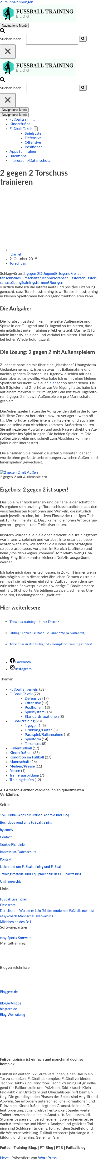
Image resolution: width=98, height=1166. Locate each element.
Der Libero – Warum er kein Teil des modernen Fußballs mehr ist (47, 911)
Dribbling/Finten (39, 730)
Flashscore (7, 905)
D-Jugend (47, 274)
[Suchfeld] (2, 32)
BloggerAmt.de (10, 1003)
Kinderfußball (21, 124)
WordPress (47, 1158)
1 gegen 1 (33, 726)
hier (52, 383)
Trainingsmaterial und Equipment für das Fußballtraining (40, 874)
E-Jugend (62, 274)
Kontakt (5, 859)
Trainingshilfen (22, 780)
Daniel (15, 254)
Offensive (33, 142)
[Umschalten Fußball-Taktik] (36, 128)
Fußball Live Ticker (13, 899)
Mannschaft (19, 762)
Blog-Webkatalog (12, 1015)
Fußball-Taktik (21, 694)
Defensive (33, 138)
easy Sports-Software (15, 938)
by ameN (6, 830)
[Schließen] (8, 51)
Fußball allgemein (24, 689)
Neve (4, 1158)
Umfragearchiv (10, 881)
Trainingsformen (34, 283)
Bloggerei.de (9, 992)
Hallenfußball (21, 748)
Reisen (15, 771)
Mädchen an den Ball (15, 922)
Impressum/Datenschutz (30, 160)
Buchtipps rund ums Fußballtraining (26, 822)
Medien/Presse (22, 766)
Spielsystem (34, 133)
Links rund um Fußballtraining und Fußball (30, 867)
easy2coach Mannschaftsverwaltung (26, 916)
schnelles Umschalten (23, 278)
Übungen (55, 283)
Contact (6, 837)
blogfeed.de (8, 1009)
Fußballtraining (22, 119)
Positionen (34, 147)
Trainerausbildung (24, 775)
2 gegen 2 (31, 274)
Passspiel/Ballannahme (44, 735)
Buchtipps (18, 156)
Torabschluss (64, 278)
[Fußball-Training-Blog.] (38, 21)
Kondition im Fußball (27, 757)
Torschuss (18, 263)
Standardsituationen (42, 716)
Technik (47, 278)
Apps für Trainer (23, 151)
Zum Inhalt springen (16, 2)
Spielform (33, 739)
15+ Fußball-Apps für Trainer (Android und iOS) (34, 815)
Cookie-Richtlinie (12, 844)
